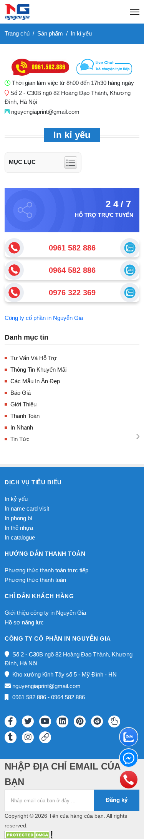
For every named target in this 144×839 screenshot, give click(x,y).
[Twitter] (28, 721)
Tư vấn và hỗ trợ (33, 358)
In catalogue (20, 537)
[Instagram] (28, 737)
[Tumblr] (11, 737)
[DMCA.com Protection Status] (29, 834)
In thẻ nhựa (19, 527)
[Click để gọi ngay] (14, 248)
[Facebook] (11, 721)
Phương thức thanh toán (35, 580)
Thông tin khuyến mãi (38, 369)
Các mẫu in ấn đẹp (35, 381)
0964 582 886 (72, 270)
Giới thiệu (23, 404)
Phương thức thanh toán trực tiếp (46, 570)
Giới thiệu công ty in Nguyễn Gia (45, 612)
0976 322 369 (72, 292)
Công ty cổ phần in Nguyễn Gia (44, 318)
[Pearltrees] (114, 721)
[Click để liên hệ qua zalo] (130, 248)
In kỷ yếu (16, 499)
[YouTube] (45, 721)
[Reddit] (97, 721)
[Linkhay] (45, 737)
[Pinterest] (80, 721)
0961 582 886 (72, 248)
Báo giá (20, 392)
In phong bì (18, 518)
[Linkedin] (62, 721)
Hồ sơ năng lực (24, 622)
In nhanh (21, 427)
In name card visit (27, 508)
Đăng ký (116, 800)
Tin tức (20, 439)
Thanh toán (25, 416)
